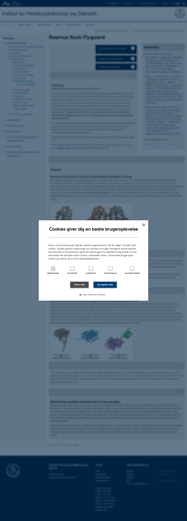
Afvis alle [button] (79, 284)
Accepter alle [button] (105, 284)
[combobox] (143, 224)
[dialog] (93, 260)
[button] (93, 294)
